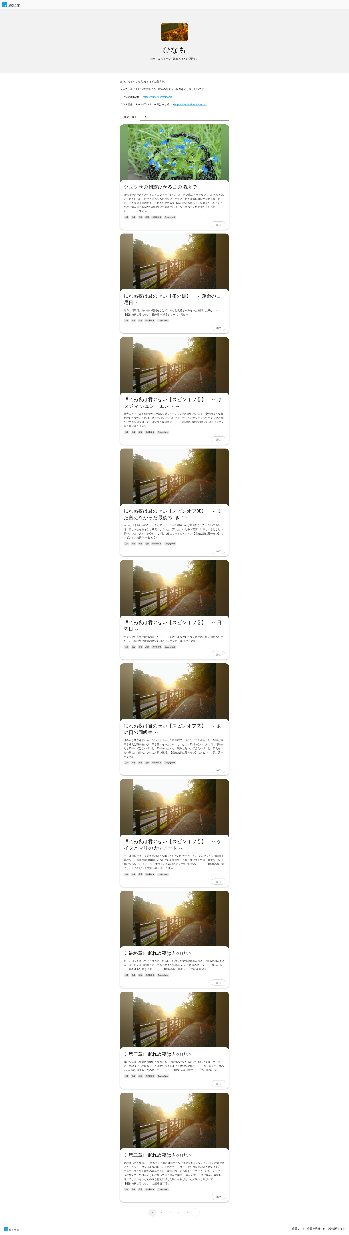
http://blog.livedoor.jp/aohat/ (190, 104)
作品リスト (298, 1228)
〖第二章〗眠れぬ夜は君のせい (157, 1155)
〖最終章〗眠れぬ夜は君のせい (157, 953)
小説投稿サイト (336, 1228)
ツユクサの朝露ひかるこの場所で (160, 186)
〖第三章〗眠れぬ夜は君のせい (157, 1054)
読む (218, 224)
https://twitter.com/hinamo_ (158, 96)
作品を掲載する (316, 1228)
